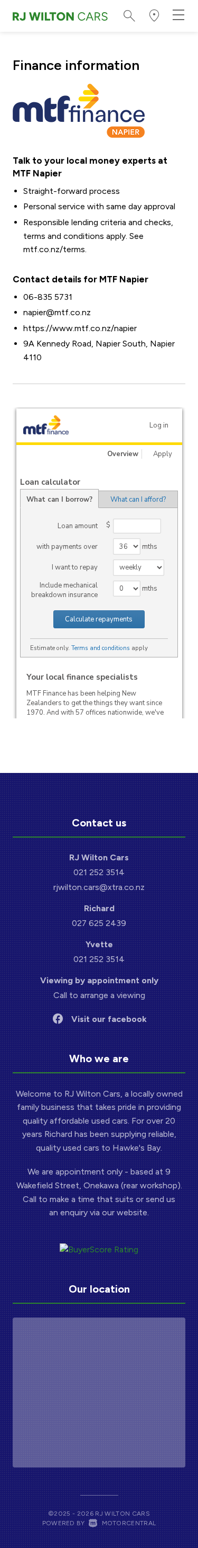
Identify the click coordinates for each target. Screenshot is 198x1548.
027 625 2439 (99, 923)
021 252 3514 (99, 872)
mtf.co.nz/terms (54, 249)
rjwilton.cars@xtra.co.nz (99, 887)
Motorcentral (129, 1523)
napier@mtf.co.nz (57, 312)
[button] (154, 16)
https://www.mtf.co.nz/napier (80, 328)
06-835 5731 (47, 297)
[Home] (60, 16)
